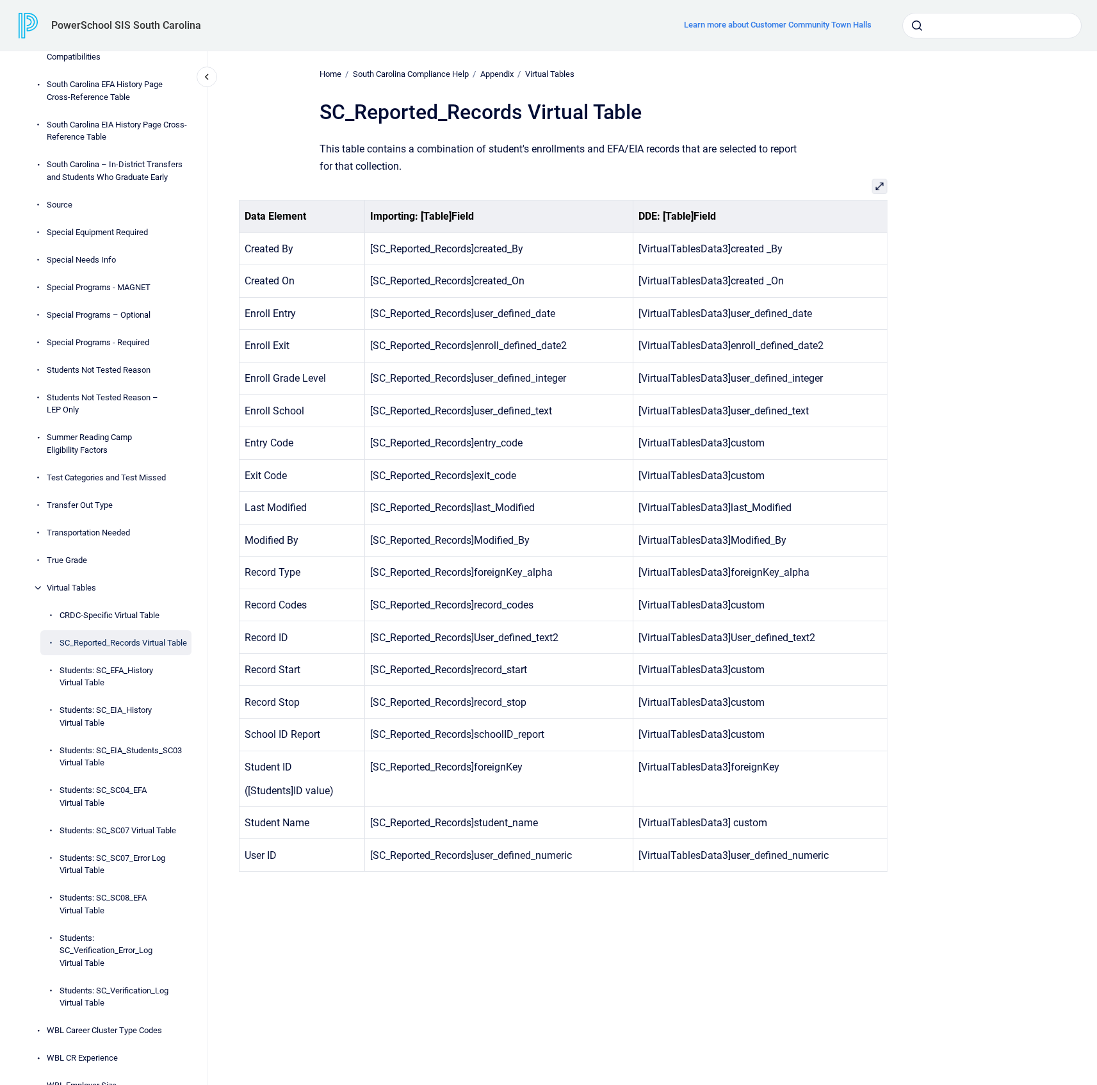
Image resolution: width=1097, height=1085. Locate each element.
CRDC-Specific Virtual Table (109, 615)
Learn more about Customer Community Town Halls (778, 24)
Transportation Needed (88, 532)
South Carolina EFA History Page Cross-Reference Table (105, 90)
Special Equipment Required (97, 232)
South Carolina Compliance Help (411, 74)
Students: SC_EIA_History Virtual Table (106, 716)
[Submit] (917, 25)
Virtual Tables (71, 587)
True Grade (67, 560)
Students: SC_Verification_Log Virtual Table (114, 997)
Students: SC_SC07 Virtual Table (118, 830)
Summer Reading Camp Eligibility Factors (89, 443)
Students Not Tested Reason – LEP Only (102, 404)
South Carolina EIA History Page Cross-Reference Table (117, 131)
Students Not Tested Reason (98, 370)
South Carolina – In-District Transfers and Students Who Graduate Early (115, 170)
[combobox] (992, 25)
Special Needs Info (81, 260)
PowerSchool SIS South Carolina (126, 25)
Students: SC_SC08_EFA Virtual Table (103, 904)
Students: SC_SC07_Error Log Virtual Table (112, 864)
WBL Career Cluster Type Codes (104, 1030)
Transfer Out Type (80, 505)
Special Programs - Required (98, 342)
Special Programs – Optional (98, 315)
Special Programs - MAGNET (98, 287)
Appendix (497, 74)
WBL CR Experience (82, 1058)
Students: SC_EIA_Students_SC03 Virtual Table (121, 757)
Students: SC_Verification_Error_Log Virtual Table (106, 950)
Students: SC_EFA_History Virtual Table (106, 676)
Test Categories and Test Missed (106, 477)
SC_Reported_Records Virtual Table (123, 643)
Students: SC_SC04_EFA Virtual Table (103, 796)
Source (59, 204)
